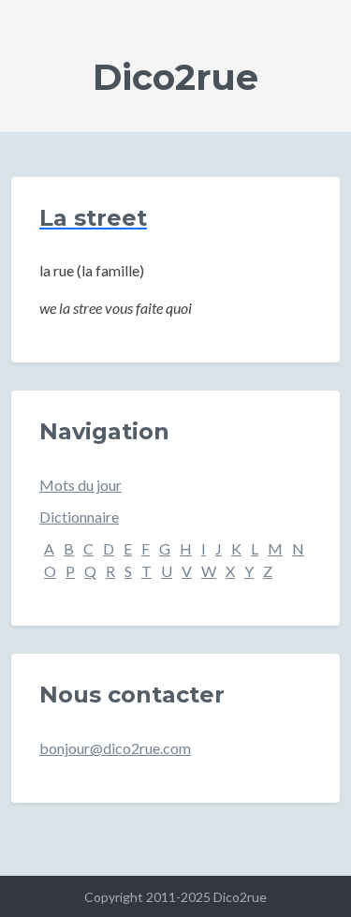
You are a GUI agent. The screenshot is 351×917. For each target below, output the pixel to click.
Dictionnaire (79, 516)
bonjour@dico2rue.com (115, 748)
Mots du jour (80, 485)
